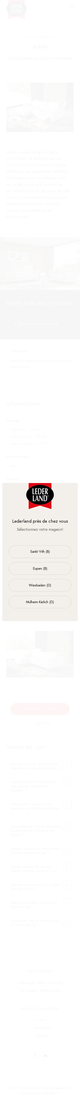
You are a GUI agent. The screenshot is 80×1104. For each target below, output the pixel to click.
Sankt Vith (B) (40, 551)
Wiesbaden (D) (40, 585)
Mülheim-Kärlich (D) (40, 602)
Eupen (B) (40, 568)
